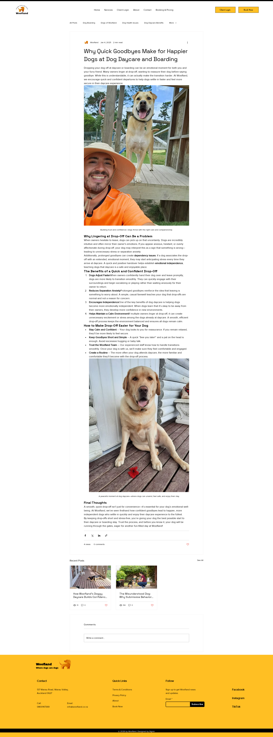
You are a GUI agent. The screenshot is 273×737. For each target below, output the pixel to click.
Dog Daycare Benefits (154, 23)
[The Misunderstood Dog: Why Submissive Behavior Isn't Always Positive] (136, 577)
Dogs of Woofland (109, 23)
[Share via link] (106, 535)
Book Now (117, 706)
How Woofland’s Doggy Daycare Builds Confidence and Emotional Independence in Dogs (90, 595)
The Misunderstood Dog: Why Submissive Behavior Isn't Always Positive (135, 595)
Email (168, 699)
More (171, 23)
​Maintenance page (121, 712)
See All (200, 560)
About (115, 700)
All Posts (73, 23)
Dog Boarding (89, 23)
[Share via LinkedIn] (99, 535)
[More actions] (187, 42)
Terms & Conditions (122, 689)
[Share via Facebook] (85, 535)
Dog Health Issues (130, 23)
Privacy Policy (119, 695)
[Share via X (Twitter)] (92, 535)
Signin (152, 731)
